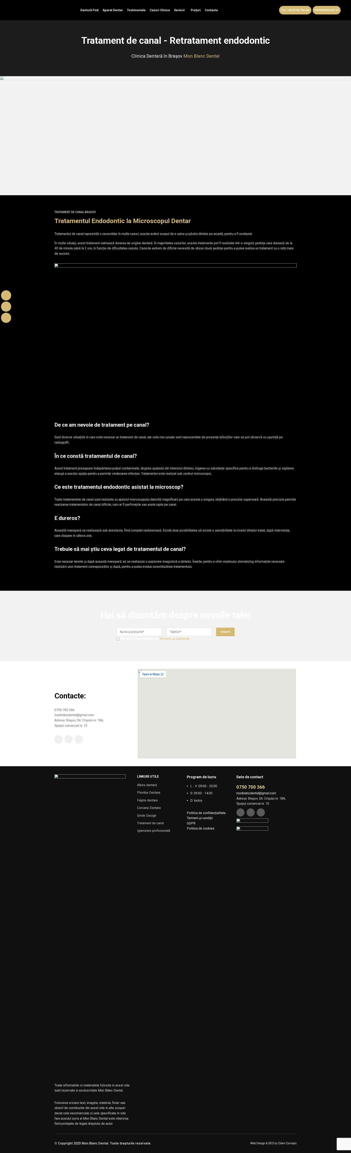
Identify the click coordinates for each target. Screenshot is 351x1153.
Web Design (257, 1143)
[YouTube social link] (79, 739)
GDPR (191, 823)
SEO (271, 1143)
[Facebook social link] (58, 739)
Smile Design (146, 816)
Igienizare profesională (153, 831)
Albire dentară (147, 785)
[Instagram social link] (69, 739)
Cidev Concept (287, 1143)
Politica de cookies (200, 828)
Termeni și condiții (200, 818)
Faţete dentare (147, 800)
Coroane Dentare (149, 808)
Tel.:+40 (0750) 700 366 (295, 10)
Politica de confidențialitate (206, 813)
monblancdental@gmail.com (256, 793)
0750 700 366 (250, 787)
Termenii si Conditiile (174, 639)
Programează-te (327, 10)
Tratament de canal (150, 823)
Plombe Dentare (148, 793)
